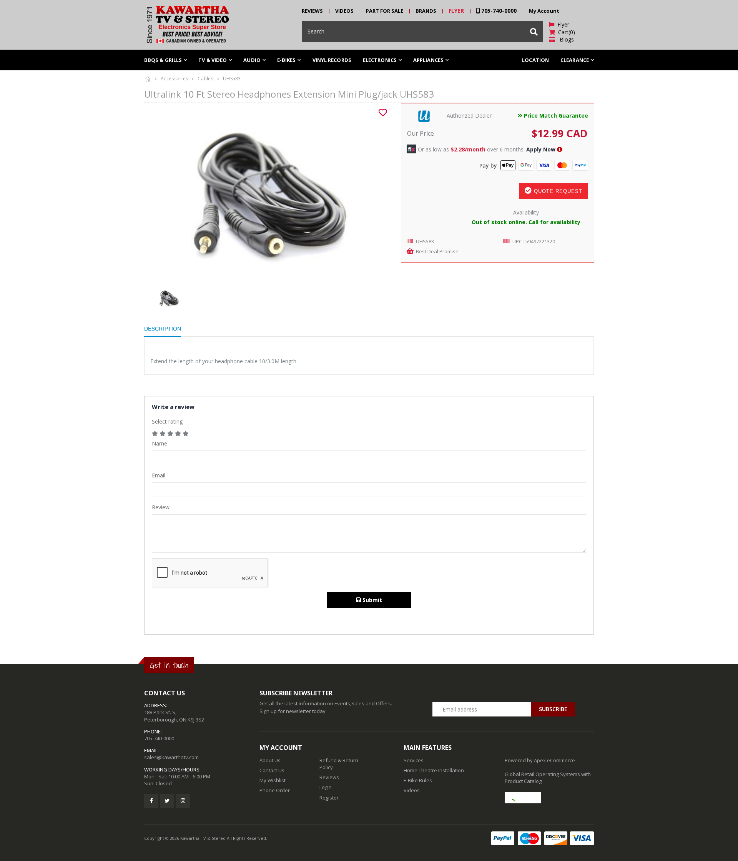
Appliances (428, 60)
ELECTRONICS (380, 60)
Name (159, 443)
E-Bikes (286, 60)
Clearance (574, 60)
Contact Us (271, 770)
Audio (252, 60)
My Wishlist (272, 780)
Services (414, 760)
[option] (266, 195)
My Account (544, 10)
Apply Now (540, 149)
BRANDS (426, 10)
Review (161, 507)
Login (325, 787)
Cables (205, 78)
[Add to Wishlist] (383, 112)
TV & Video (212, 60)
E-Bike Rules (418, 780)
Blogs (564, 39)
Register (329, 797)
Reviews (329, 777)
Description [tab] (162, 329)
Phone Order (274, 790)
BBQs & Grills (163, 60)
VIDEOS (344, 10)
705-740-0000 (498, 10)
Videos (412, 790)
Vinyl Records (331, 60)
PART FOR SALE (384, 10)
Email (158, 475)
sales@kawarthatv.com (171, 757)
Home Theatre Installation (434, 770)
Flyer (561, 24)
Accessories (174, 78)
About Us (270, 760)
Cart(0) (565, 32)
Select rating (167, 421)
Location (535, 60)
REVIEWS (312, 10)
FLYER (456, 10)
